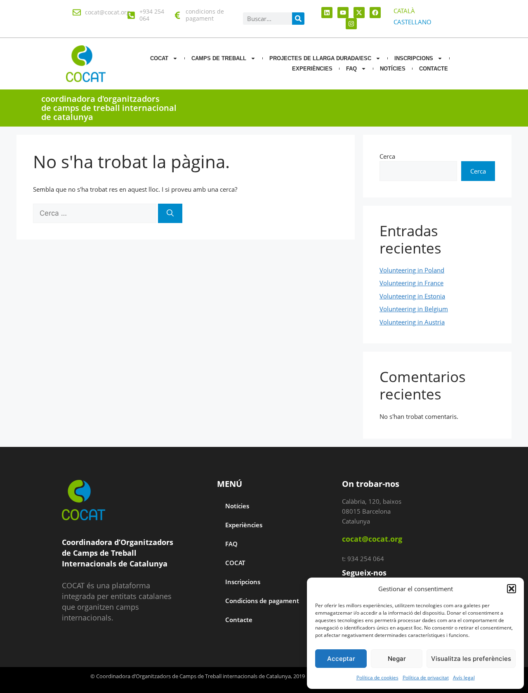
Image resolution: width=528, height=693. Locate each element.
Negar (397, 658)
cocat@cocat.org (107, 12)
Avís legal (464, 677)
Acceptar (341, 658)
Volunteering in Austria (412, 322)
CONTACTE (433, 69)
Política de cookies (377, 677)
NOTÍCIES (392, 69)
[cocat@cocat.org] (77, 12)
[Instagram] (351, 23)
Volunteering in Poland (412, 270)
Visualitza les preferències (471, 658)
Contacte (238, 619)
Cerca (387, 156)
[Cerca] (170, 213)
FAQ (351, 69)
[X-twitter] (359, 12)
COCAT (159, 58)
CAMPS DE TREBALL (218, 58)
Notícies (237, 506)
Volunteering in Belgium (414, 309)
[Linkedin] (326, 12)
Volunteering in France (411, 283)
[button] (511, 589)
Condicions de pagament (262, 601)
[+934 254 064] (131, 15)
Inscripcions (413, 58)
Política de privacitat (426, 677)
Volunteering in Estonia (412, 296)
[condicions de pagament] (177, 15)
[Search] (298, 18)
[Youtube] (343, 12)
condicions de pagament (205, 14)
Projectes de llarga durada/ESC (320, 58)
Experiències (312, 69)
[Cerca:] (95, 213)
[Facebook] (375, 12)
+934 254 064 (151, 14)
